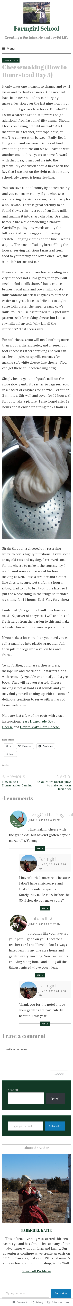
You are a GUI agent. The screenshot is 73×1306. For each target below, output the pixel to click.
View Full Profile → (36, 1271)
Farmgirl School (36, 28)
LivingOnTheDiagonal (50, 814)
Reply (40, 848)
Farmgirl (47, 858)
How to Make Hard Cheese (40, 727)
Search (13, 1090)
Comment (59, 1073)
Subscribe (55, 1126)
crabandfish (40, 918)
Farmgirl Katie (36, 1230)
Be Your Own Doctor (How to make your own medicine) (53, 782)
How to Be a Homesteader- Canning (17, 780)
